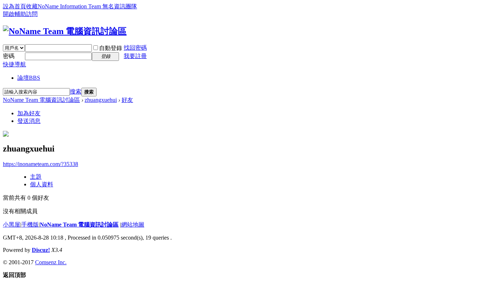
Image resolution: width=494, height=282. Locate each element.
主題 (36, 177)
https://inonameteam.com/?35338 (40, 164)
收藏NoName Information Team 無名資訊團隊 (81, 6)
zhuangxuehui (101, 100)
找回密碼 (135, 48)
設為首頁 (14, 6)
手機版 (30, 224)
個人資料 (41, 184)
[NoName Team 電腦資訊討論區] (65, 31)
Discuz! (41, 250)
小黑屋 (11, 224)
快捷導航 (14, 64)
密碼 (8, 56)
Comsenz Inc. (51, 262)
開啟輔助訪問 (20, 14)
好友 (127, 100)
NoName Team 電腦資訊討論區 (41, 100)
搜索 (75, 91)
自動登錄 (110, 48)
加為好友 (29, 113)
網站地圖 (132, 224)
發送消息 (29, 121)
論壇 (28, 78)
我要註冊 (135, 56)
